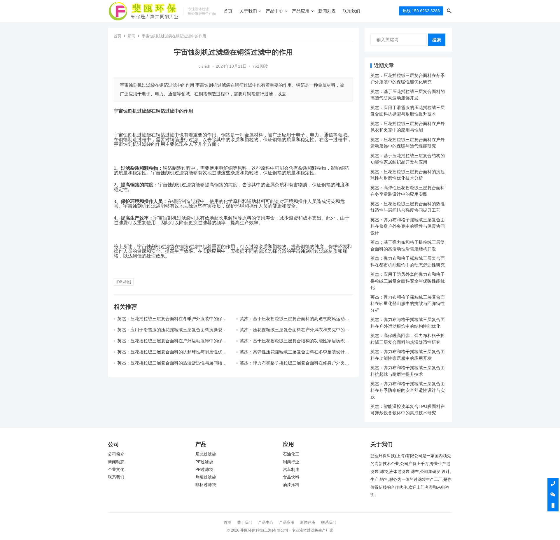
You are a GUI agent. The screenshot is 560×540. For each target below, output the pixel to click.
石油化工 (291, 454)
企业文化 (116, 469)
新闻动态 (116, 462)
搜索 (436, 39)
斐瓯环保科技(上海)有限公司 (264, 530)
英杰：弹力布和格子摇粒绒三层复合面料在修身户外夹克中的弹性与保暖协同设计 (407, 226)
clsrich (204, 66)
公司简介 (116, 454)
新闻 (131, 36)
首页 (228, 10)
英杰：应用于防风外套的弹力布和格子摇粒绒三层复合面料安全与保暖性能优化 (407, 281)
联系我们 (351, 10)
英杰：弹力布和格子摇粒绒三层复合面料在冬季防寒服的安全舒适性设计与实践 (407, 390)
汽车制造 (291, 469)
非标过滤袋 (205, 485)
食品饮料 (291, 477)
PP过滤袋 (204, 469)
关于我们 (248, 10)
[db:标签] (123, 282)
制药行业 (291, 462)
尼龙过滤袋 (205, 454)
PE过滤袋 (204, 462)
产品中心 (274, 10)
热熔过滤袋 (205, 477)
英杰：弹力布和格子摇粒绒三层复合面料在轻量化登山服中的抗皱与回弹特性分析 (407, 303)
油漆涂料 (291, 485)
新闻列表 (327, 10)
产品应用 (300, 10)
